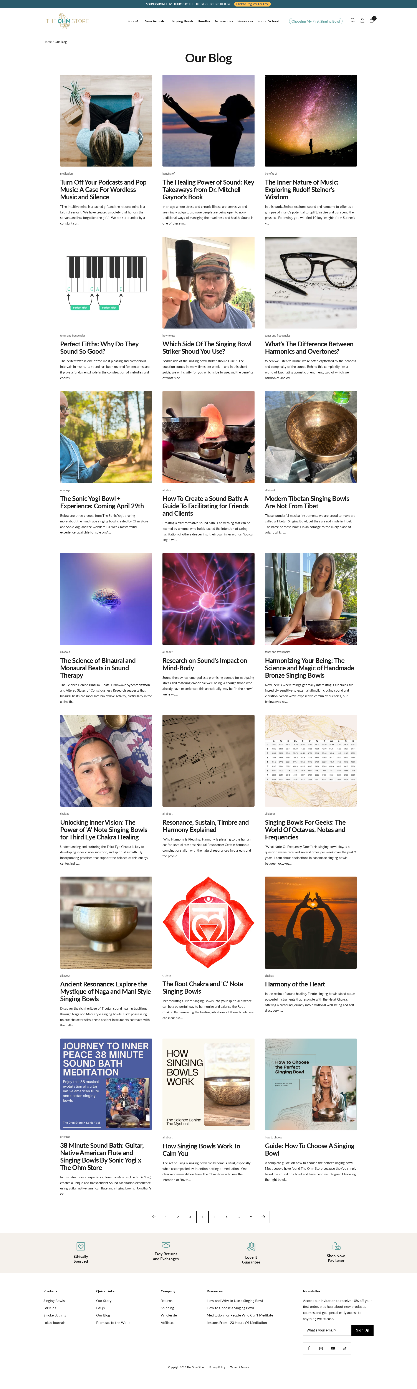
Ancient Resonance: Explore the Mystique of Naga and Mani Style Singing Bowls (105, 991)
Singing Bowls (182, 21)
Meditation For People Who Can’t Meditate (240, 1315)
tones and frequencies (72, 335)
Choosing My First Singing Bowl (315, 21)
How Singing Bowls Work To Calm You (201, 1149)
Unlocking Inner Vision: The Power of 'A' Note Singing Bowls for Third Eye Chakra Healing (103, 829)
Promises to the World (113, 1322)
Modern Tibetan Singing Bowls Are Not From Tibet (307, 502)
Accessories (224, 21)
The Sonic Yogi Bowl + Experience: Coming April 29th (102, 502)
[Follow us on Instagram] (321, 1348)
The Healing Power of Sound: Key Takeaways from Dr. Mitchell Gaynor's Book (208, 189)
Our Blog (103, 1315)
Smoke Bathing (54, 1315)
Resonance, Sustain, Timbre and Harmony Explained (205, 825)
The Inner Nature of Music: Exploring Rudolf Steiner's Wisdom (301, 189)
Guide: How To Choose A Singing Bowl (309, 1149)
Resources (245, 21)
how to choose (273, 1137)
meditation (66, 173)
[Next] (263, 1217)
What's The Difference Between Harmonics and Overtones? (309, 347)
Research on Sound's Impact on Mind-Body (204, 664)
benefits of (168, 173)
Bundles (204, 21)
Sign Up (362, 1330)
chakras (64, 813)
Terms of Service (239, 1367)
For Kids (49, 1308)
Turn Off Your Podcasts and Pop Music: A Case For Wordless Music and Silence (103, 189)
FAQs (100, 1308)
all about (167, 490)
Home (47, 42)
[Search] (353, 21)
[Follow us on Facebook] (309, 1348)
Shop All (134, 21)
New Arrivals (154, 21)
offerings (65, 490)
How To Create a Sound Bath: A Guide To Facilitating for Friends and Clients (205, 505)
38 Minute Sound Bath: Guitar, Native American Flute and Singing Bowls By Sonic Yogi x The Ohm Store (102, 1156)
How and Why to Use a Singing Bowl (235, 1300)
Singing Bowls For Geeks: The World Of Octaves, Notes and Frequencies (305, 829)
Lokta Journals (54, 1322)
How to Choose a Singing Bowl (230, 1308)
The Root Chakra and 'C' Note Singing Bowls (202, 987)
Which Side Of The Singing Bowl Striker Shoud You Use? (206, 347)
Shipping (167, 1308)
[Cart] (372, 21)
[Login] (362, 21)
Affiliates (167, 1322)
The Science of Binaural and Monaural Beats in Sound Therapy (98, 667)
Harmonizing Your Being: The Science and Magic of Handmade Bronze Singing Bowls (309, 667)
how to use (168, 335)
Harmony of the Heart (295, 984)
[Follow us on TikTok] (345, 1348)
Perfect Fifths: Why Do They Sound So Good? (99, 347)
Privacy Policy (217, 1367)
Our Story (103, 1300)
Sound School (268, 21)
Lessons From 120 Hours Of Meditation (237, 1322)
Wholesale (169, 1315)
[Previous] (154, 1217)
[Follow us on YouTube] (333, 1348)
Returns (166, 1300)
